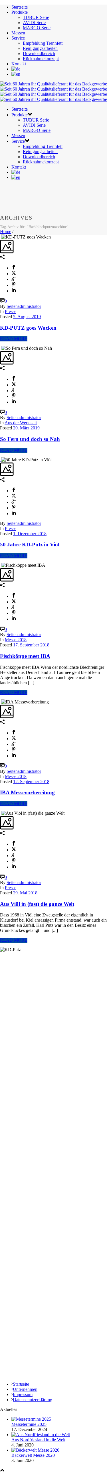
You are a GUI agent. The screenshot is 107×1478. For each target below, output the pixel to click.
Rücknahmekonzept (41, 58)
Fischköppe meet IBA (25, 656)
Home (5, 231)
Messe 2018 (16, 639)
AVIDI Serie (34, 22)
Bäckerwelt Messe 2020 (33, 1455)
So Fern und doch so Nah (30, 439)
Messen (18, 32)
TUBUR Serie (36, 17)
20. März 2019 (26, 427)
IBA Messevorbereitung (27, 792)
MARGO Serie (37, 27)
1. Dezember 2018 (30, 533)
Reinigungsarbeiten (40, 48)
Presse (10, 311)
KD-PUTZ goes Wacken (28, 328)
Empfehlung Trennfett (42, 43)
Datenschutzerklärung (32, 1399)
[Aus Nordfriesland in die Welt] (40, 1434)
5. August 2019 (27, 316)
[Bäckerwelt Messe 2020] (35, 1450)
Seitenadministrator (24, 306)
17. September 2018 (31, 644)
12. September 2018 (31, 781)
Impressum (23, 1394)
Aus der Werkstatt (21, 422)
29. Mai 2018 (25, 892)
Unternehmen (25, 1389)
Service (18, 38)
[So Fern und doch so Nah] (0, 348)
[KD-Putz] (53, 91)
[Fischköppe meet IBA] (0, 565)
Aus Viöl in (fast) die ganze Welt (37, 904)
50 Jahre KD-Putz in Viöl (29, 544)
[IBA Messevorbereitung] (0, 701)
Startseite (19, 7)
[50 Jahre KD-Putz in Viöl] (0, 459)
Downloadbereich (39, 53)
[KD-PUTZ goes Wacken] (0, 236)
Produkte (19, 12)
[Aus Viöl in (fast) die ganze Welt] (0, 813)
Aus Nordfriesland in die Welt (38, 1439)
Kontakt (18, 63)
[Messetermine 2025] (31, 1419)
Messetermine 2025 (29, 1424)
